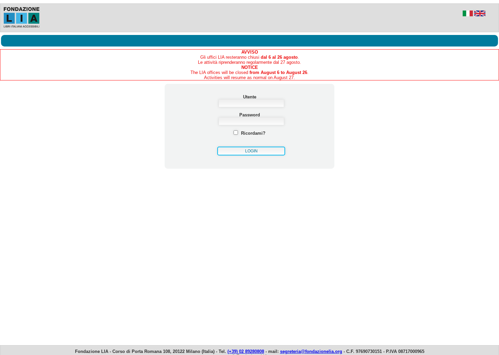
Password (249, 114)
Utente (249, 96)
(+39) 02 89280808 (245, 351)
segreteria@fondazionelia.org (311, 351)
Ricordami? (253, 133)
